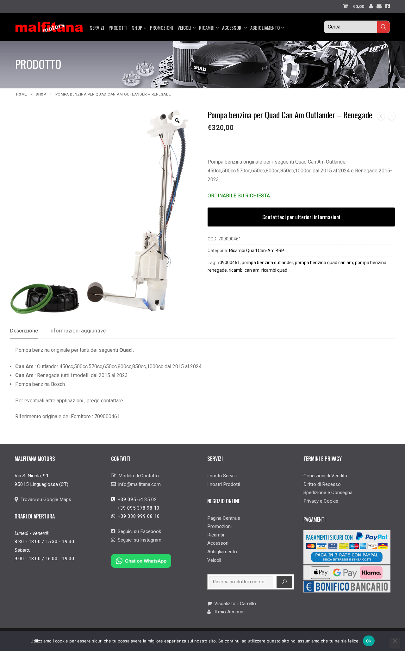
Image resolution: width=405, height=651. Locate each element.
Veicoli (214, 560)
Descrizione (24, 330)
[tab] (24, 331)
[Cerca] (284, 582)
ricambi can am (244, 270)
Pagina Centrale (223, 518)
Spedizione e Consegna (327, 492)
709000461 (228, 262)
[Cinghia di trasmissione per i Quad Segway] (392, 117)
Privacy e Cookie (320, 501)
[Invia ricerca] (383, 27)
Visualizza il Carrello (234, 603)
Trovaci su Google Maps (44, 499)
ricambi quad (274, 270)
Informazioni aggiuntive (77, 330)
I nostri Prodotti (223, 484)
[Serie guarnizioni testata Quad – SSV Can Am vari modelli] (381, 117)
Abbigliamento (222, 552)
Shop (41, 94)
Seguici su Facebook (138, 531)
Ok (369, 640)
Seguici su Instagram (138, 540)
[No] (394, 643)
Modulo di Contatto (137, 476)
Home (21, 94)
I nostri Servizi (222, 476)
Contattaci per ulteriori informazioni (301, 217)
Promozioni (219, 526)
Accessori (217, 543)
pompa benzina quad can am (324, 262)
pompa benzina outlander (267, 262)
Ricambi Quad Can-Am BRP (256, 250)
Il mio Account (228, 612)
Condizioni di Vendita (325, 476)
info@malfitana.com (138, 484)
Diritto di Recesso (322, 484)
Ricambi (215, 535)
